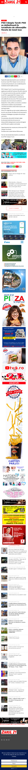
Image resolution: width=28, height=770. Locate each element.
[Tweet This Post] (9, 76)
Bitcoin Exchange (5, 724)
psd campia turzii (9, 163)
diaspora (13, 162)
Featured (19, 162)
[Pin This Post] (15, 76)
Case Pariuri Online (19, 724)
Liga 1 (11, 724)
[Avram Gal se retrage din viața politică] (4, 176)
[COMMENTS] (21, 76)
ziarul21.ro (4, 33)
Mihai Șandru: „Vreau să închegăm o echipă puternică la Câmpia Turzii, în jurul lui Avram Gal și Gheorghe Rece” (18, 184)
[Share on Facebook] (6, 76)
